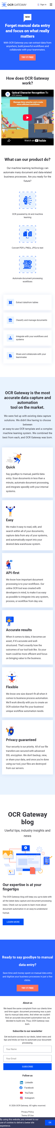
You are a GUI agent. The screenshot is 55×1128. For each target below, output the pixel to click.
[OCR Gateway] (14, 4)
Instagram (29, 1098)
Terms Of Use (27, 1115)
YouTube (29, 1093)
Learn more (13, 922)
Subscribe (27, 1066)
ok (50, 1122)
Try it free (27, 57)
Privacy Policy (27, 1112)
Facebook (29, 1087)
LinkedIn (29, 1082)
